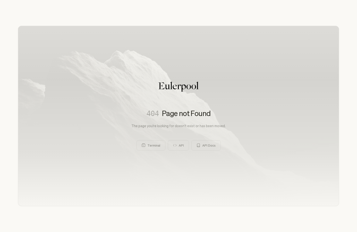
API (181, 145)
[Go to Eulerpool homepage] (178, 87)
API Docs (209, 145)
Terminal (153, 145)
